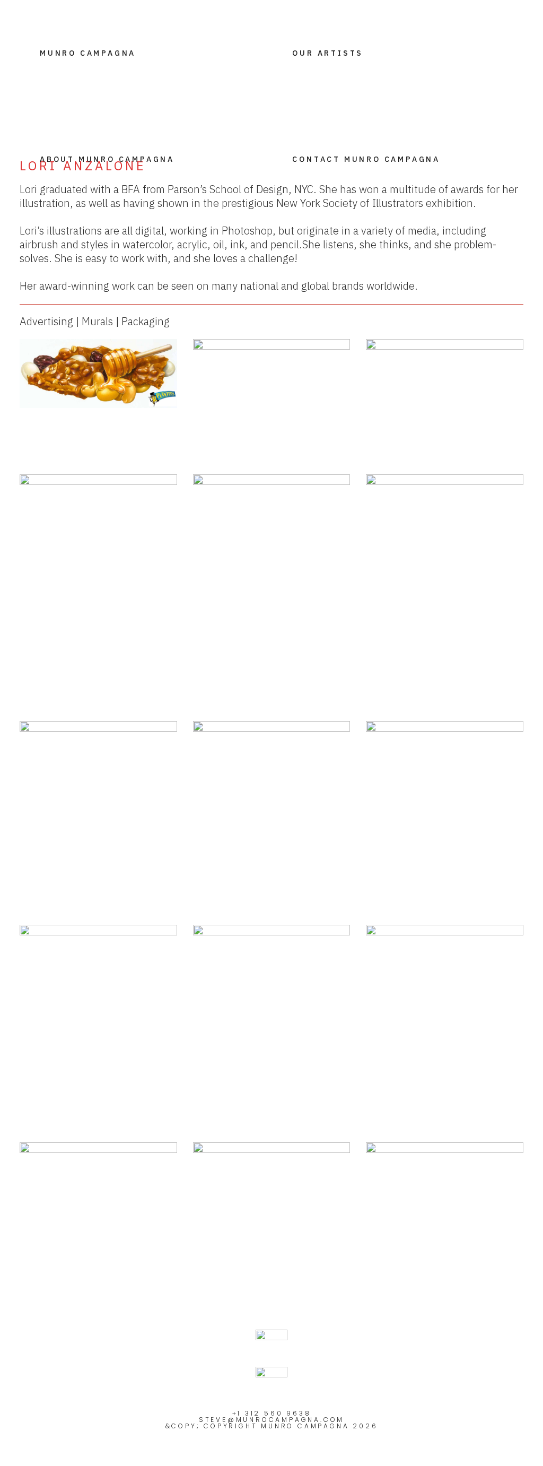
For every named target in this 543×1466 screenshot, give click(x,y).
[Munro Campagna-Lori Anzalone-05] (272, 592)
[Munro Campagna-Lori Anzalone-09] (98, 781)
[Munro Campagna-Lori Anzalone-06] (98, 977)
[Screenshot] (444, 577)
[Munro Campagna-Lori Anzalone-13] (444, 381)
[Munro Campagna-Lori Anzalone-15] (98, 373)
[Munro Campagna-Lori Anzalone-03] (98, 1208)
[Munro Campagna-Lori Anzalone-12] (98, 586)
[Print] (272, 401)
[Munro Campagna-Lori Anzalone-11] (272, 818)
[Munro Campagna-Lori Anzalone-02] (272, 1208)
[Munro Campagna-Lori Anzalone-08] (272, 1023)
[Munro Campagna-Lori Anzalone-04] (444, 976)
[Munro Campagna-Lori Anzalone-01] (444, 1201)
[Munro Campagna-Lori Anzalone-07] (444, 782)
